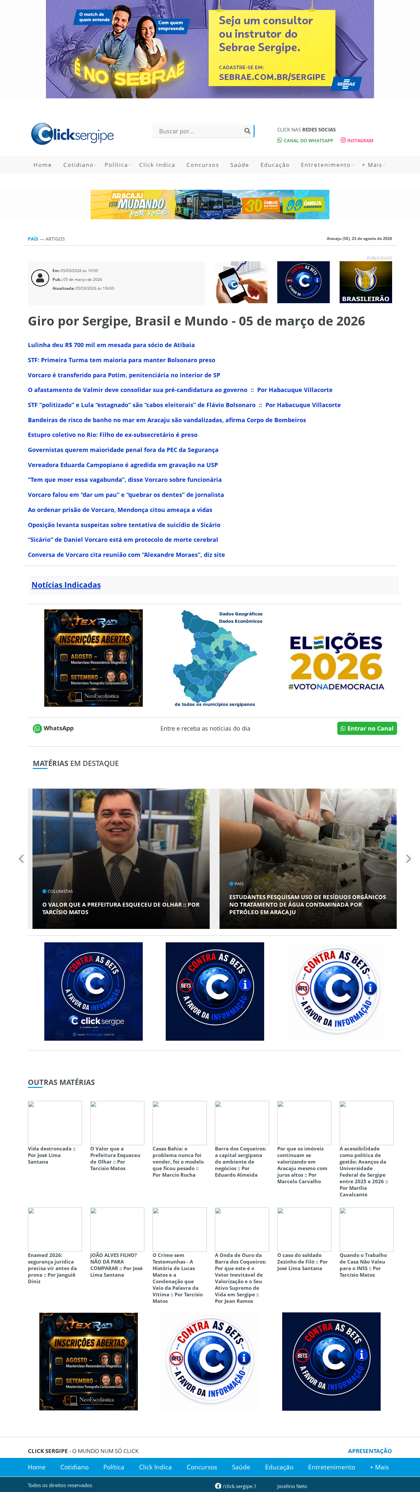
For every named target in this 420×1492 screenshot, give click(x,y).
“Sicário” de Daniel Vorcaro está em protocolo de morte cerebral (123, 539)
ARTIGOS (55, 239)
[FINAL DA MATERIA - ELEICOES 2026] (336, 657)
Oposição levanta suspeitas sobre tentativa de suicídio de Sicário (124, 525)
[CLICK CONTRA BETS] (303, 281)
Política (116, 164)
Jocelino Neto (292, 1486)
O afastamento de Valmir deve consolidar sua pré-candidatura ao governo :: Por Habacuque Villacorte (180, 390)
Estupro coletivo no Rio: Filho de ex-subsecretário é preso (113, 435)
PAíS (34, 239)
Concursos (202, 164)
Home (42, 164)
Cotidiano (78, 164)
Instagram (359, 140)
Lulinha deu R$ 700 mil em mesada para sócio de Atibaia (111, 345)
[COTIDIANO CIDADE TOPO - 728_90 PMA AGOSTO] (210, 204)
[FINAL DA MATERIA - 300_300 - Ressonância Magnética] (93, 657)
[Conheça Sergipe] (215, 657)
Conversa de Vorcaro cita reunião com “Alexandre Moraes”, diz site (126, 555)
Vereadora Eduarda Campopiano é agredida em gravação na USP (123, 465)
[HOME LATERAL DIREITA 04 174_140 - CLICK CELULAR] (241, 281)
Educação (275, 164)
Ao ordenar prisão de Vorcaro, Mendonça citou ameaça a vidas (120, 510)
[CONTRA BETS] (215, 991)
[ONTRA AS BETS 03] (93, 991)
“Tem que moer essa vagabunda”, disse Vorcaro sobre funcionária (125, 479)
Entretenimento (326, 164)
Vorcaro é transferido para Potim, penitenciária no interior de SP (124, 375)
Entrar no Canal (370, 728)
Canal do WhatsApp (308, 140)
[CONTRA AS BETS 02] (336, 991)
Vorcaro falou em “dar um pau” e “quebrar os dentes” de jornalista (126, 495)
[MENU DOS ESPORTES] (366, 281)
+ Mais (372, 164)
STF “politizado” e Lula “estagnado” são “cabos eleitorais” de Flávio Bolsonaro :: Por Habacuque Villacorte (184, 405)
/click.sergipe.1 (239, 1486)
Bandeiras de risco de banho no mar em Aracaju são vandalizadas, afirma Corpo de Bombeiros (167, 420)
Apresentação (370, 1451)
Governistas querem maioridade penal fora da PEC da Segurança (123, 450)
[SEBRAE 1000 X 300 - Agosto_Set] (210, 49)
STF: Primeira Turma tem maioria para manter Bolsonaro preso (121, 360)
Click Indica (157, 164)
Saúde (239, 164)
